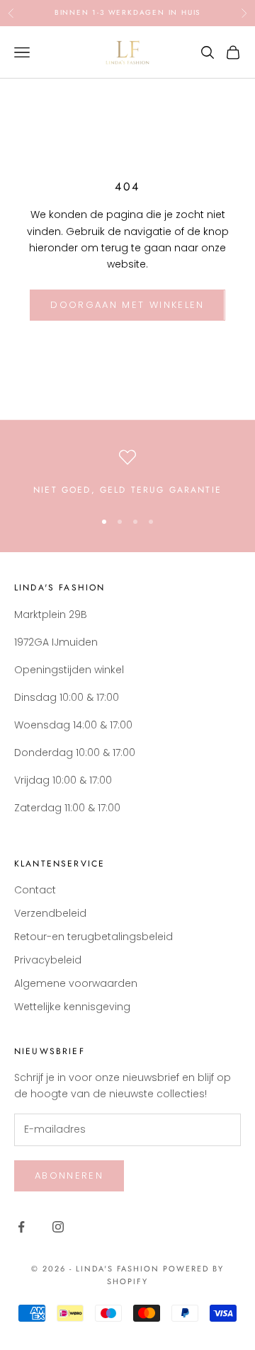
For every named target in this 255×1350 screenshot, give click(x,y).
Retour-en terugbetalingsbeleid (93, 936)
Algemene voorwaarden (75, 983)
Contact (35, 890)
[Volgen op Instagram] (58, 1227)
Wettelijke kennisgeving (72, 1007)
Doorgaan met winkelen (127, 304)
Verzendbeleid (50, 913)
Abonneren (69, 1175)
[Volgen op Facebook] (21, 1227)
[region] (127, 473)
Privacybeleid (47, 960)
